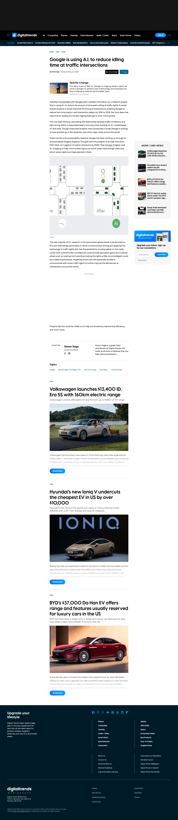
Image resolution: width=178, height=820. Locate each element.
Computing (102, 725)
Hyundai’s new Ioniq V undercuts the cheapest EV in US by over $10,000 (157, 169)
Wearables (145, 725)
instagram (65, 353)
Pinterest (117, 712)
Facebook (93, 712)
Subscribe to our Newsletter (151, 756)
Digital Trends (20, 38)
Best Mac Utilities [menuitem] (64, 43)
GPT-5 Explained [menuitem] (158, 43)
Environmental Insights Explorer (65, 141)
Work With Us (96, 792)
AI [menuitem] (44, 35)
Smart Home (103, 737)
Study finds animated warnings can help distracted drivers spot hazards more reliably (156, 212)
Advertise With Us (105, 764)
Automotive (102, 745)
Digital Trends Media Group (21, 811)
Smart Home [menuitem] (125, 35)
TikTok (112, 712)
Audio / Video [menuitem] (102, 35)
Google (52, 370)
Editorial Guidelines (105, 768)
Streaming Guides (148, 733)
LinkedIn (122, 712)
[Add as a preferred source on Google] (112, 72)
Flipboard (127, 712)
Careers (94, 788)
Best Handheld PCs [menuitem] (80, 43)
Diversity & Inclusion (98, 797)
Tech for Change (79, 83)
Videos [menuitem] (137, 35)
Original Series (146, 745)
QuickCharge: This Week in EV (69, 370)
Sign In (160, 35)
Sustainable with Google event (73, 101)
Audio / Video (103, 733)
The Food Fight (116, 370)
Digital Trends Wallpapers (150, 764)
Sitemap (137, 797)
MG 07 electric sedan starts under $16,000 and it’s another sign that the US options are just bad (156, 198)
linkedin (69, 353)
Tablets (143, 721)
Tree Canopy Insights (110, 145)
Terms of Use (96, 801)
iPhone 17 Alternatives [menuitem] (119, 43)
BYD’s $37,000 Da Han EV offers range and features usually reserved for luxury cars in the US (156, 184)
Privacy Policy (142, 260)
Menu (8, 35)
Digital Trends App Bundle (150, 772)
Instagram (98, 712)
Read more (57, 471)
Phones (101, 721)
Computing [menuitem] (53, 35)
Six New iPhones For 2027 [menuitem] (45, 43)
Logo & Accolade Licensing (108, 772)
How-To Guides (146, 741)
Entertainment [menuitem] (87, 35)
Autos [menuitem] (114, 35)
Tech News (104, 370)
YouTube (108, 712)
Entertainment (103, 741)
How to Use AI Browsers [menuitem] (99, 43)
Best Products (146, 737)
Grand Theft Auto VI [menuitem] (25, 43)
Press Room (138, 792)
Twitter (103, 712)
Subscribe (161, 254)
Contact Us (102, 760)
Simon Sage (56, 72)
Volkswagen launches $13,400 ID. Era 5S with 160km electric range (157, 154)
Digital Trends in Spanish (150, 768)
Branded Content (147, 760)
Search (170, 35)
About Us (101, 756)
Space (143, 729)
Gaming (101, 729)
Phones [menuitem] (64, 35)
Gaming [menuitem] (73, 35)
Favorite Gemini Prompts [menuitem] (140, 43)
